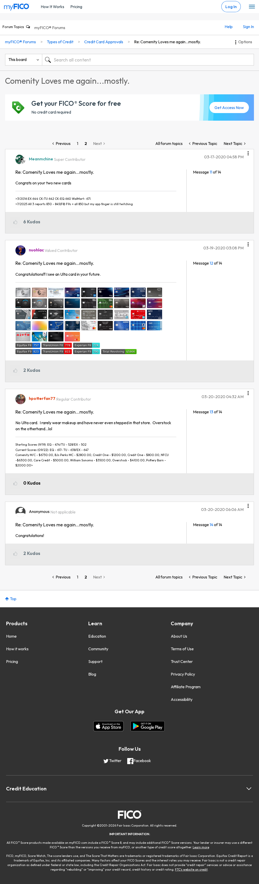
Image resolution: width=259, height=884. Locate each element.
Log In (231, 6)
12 (211, 263)
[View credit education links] (249, 789)
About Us (179, 636)
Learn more (201, 847)
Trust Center (182, 661)
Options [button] (245, 41)
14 (211, 524)
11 (211, 172)
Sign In (248, 26)
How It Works (52, 6)
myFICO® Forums (49, 27)
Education (97, 636)
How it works (17, 648)
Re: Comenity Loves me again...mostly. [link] (167, 41)
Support (95, 661)
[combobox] (148, 60)
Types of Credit (60, 41)
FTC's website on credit (191, 869)
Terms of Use (182, 648)
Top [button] (13, 598)
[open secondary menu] (251, 7)
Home (11, 636)
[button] (248, 151)
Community (98, 648)
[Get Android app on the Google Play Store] (148, 726)
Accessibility (181, 699)
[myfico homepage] (16, 6)
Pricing (76, 6)
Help (229, 26)
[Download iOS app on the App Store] (108, 726)
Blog (92, 674)
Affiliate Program (186, 686)
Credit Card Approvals (103, 41)
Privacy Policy (183, 674)
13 (211, 411)
